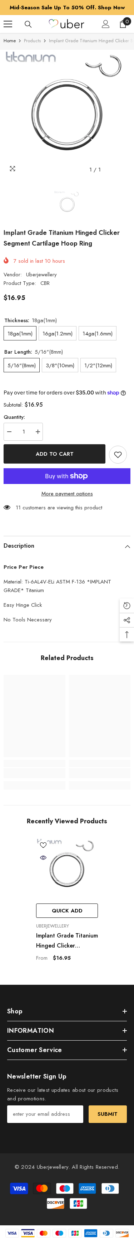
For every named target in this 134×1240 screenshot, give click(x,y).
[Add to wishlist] (118, 455)
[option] (67, 7)
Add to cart (55, 454)
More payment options (67, 494)
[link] (34, 773)
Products (32, 40)
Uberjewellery (41, 274)
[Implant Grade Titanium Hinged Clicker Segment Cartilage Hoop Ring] (67, 869)
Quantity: (14, 417)
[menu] (8, 24)
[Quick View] (43, 857)
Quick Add (67, 911)
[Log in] (106, 24)
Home (10, 40)
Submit (108, 1114)
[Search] (28, 24)
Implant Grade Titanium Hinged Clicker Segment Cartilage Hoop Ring (67, 941)
